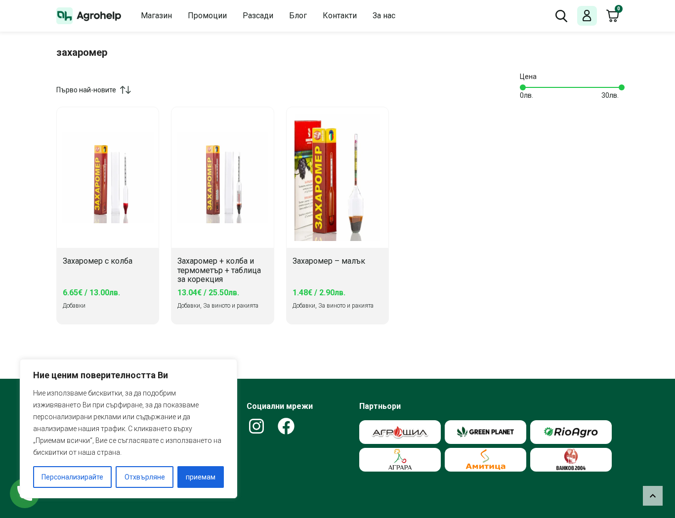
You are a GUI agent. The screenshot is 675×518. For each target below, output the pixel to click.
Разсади (258, 15)
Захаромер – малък (329, 261)
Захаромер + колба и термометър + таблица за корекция (219, 270)
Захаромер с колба (97, 261)
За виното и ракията (230, 305)
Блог (298, 15)
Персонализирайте (72, 477)
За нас (384, 15)
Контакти (340, 15)
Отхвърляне (145, 477)
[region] (128, 428)
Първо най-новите (86, 90)
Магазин (156, 15)
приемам (200, 477)
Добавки (74, 305)
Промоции (207, 15)
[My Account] (587, 16)
